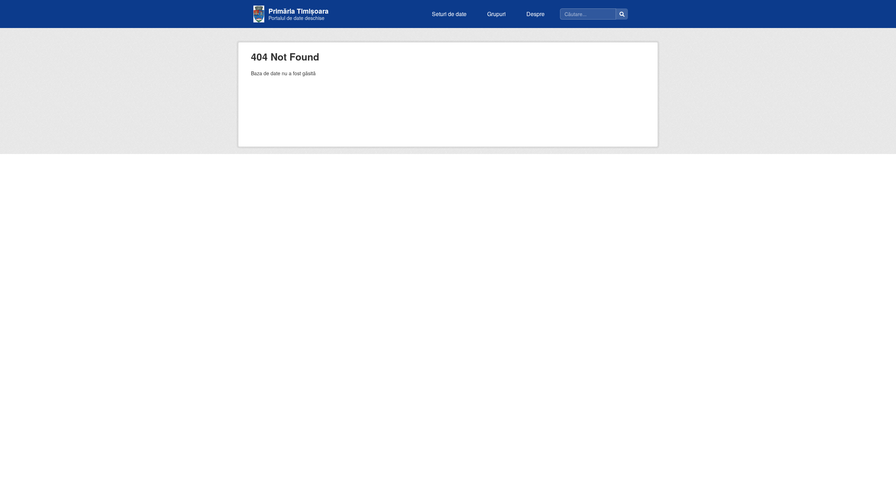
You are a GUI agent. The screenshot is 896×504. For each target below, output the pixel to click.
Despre (535, 14)
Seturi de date (449, 14)
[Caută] (622, 14)
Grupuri (496, 14)
